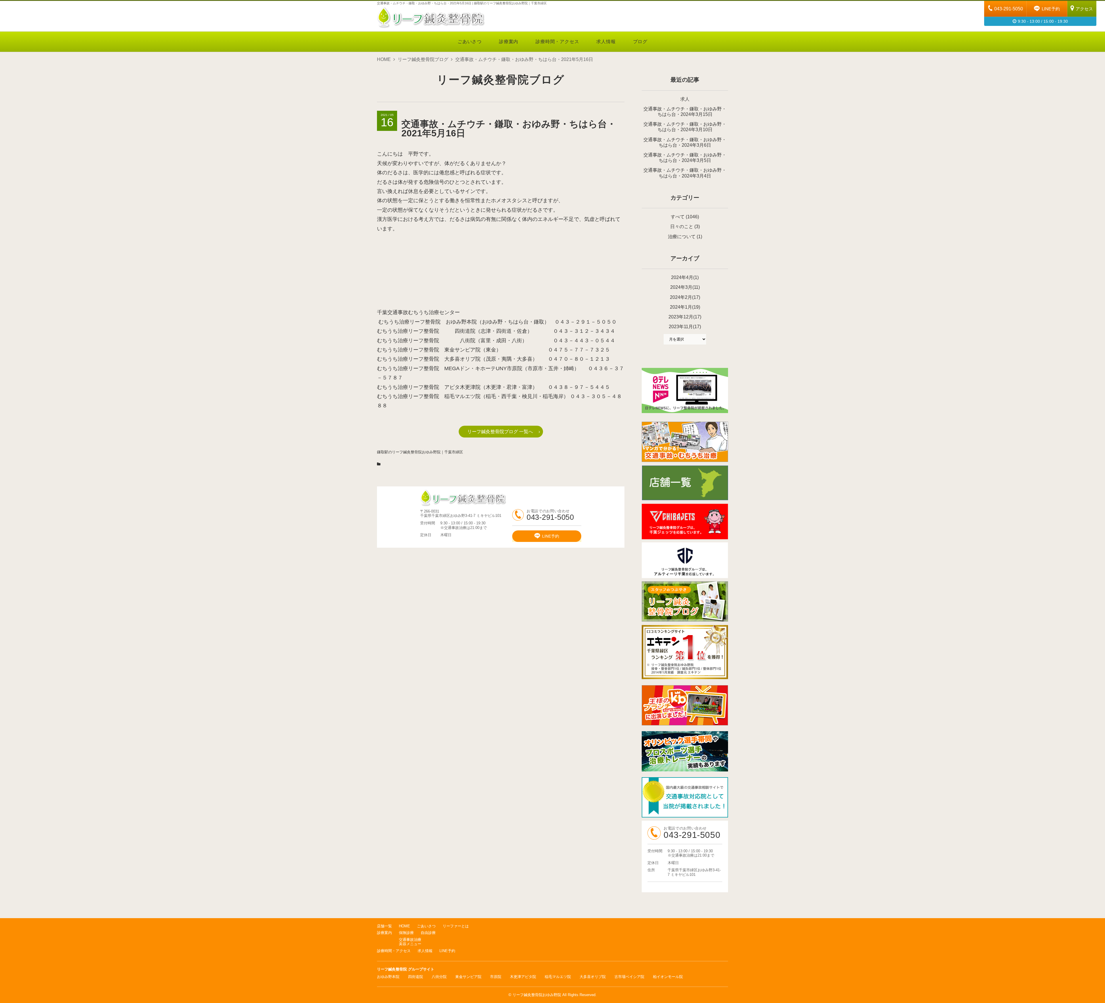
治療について (682, 236)
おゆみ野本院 (388, 977)
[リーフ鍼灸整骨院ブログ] (685, 620)
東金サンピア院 (468, 977)
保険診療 (406, 933)
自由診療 (428, 933)
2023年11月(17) (685, 326)
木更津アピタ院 (523, 977)
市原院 (495, 977)
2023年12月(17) (684, 316)
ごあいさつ (470, 41)
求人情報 (606, 41)
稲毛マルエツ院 (558, 977)
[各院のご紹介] (685, 499)
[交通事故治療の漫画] (685, 460)
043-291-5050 (1008, 8)
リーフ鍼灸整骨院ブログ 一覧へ (500, 431)
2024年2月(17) (685, 297)
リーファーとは (456, 926)
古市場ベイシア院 (629, 977)
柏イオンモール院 (668, 977)
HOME (384, 59)
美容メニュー (410, 944)
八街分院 (439, 977)
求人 (684, 99)
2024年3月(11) (685, 287)
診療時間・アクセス (557, 41)
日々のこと (681, 226)
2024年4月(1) (685, 277)
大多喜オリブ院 (593, 977)
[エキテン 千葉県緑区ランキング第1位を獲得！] (685, 652)
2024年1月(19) (685, 307)
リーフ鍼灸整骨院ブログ (423, 59)
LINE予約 (1051, 8)
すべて (678, 216)
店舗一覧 (384, 926)
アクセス (1084, 8)
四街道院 (415, 977)
